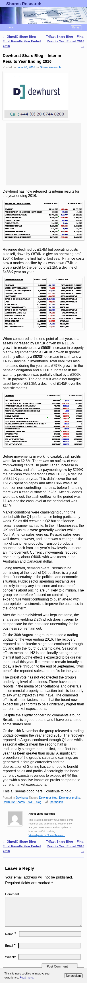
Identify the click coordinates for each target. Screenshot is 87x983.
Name (10, 934)
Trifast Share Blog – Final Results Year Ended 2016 (65, 41)
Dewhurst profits (69, 797)
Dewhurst (22, 797)
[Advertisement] (43, 154)
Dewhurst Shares (14, 802)
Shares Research (23, 3)
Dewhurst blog (48, 797)
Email (10, 945)
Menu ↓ (76, 27)
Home (9, 27)
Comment (12, 894)
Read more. (26, 977)
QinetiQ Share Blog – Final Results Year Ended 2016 (22, 41)
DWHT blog (34, 802)
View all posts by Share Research (47, 835)
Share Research (50, 67)
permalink (56, 802)
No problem (73, 975)
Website (11, 957)
